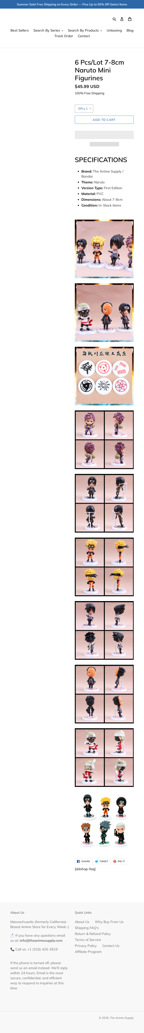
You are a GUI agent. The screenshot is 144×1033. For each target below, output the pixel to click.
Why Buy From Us (109, 922)
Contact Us (110, 946)
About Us (82, 922)
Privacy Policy (86, 946)
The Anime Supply (122, 1018)
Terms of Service (88, 940)
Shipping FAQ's (87, 928)
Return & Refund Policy (93, 934)
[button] (104, 135)
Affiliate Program (88, 952)
